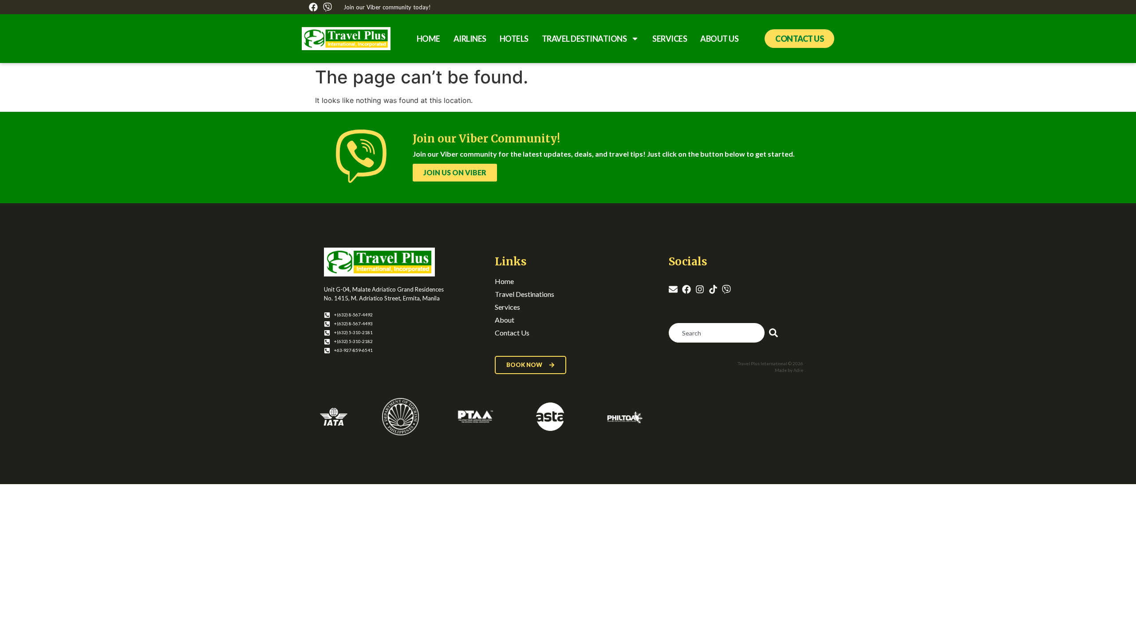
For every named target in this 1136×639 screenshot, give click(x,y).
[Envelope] (673, 289)
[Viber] (327, 7)
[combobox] (717, 333)
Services (669, 38)
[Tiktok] (713, 289)
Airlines (470, 38)
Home (428, 38)
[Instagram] (699, 289)
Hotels (514, 38)
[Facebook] (313, 7)
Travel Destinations (584, 38)
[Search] (775, 333)
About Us (719, 38)
